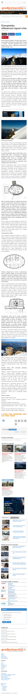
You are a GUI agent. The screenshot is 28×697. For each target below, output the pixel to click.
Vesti (2, 662)
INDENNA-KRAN (11, 591)
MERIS (9, 602)
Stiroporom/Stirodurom (8, 615)
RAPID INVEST (11, 587)
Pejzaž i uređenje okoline (6, 678)
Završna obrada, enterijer (6, 675)
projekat (10, 414)
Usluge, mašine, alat (5, 679)
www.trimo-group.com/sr (13, 597)
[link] (14, 8)
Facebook (11, 34)
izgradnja (7, 415)
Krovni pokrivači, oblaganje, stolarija (8, 674)
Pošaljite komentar (12, 429)
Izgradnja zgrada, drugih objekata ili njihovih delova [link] (8, 440)
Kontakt (2, 654)
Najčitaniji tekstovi (14, 517)
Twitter (18, 34)
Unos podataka (4, 657)
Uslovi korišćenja (4, 658)
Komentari (4, 627)
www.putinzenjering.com (12, 600)
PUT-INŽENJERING (11, 598)
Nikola (2, 632)
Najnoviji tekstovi (5, 517)
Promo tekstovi (4, 665)
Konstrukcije (3, 673)
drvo (3, 415)
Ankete (2, 669)
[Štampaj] (3, 420)
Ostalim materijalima (7, 617)
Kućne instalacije (4, 677)
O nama (2, 653)
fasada (24, 414)
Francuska (12, 415)
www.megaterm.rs (11, 585)
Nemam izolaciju (7, 619)
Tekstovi (8, 21)
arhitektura (5, 414)
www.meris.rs (10, 604)
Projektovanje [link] (17, 440)
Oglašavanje (3, 656)
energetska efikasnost (18, 414)
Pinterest (5, 37)
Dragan (2, 635)
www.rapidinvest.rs (11, 589)
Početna (3, 21)
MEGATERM (10, 583)
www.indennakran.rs (12, 593)
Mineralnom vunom (7, 614)
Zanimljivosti (3, 666)
